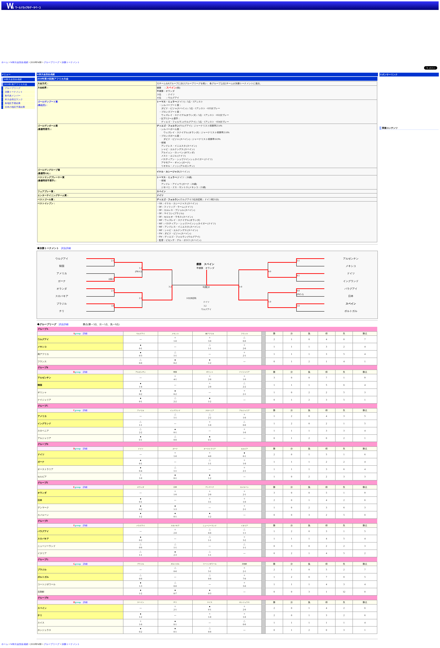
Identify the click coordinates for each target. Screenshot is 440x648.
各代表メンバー (12, 96)
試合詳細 (66, 248)
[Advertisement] (220, 35)
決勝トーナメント (71, 62)
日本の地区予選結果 (15, 107)
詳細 (85, 333)
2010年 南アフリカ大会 (15, 84)
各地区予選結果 (12, 103)
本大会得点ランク (14, 99)
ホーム (4, 62)
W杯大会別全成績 (19, 62)
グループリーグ (51, 62)
